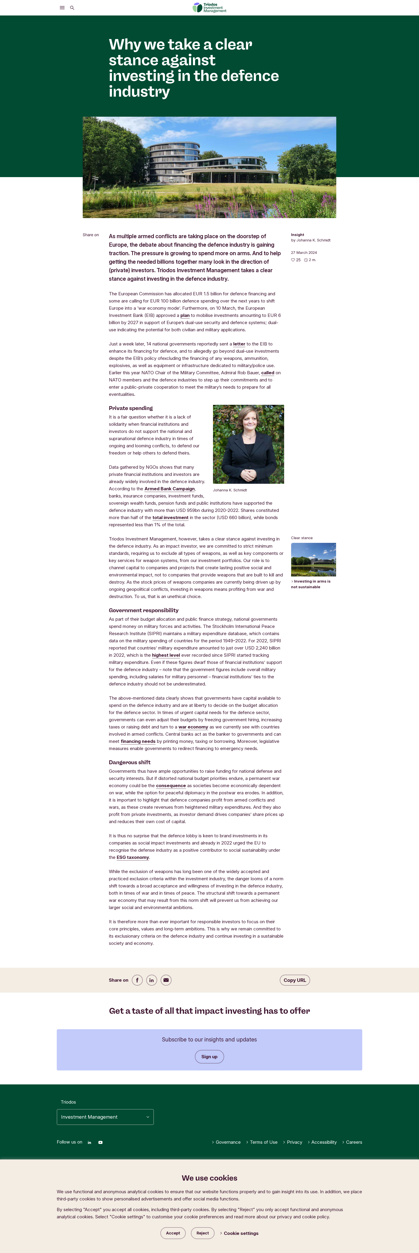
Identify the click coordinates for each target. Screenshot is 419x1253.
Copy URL (295, 980)
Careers (354, 1142)
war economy (193, 727)
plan (185, 315)
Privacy (294, 1142)
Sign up (209, 1056)
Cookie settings (241, 1233)
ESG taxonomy (133, 857)
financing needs (138, 741)
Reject (203, 1233)
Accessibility (324, 1142)
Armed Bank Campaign (169, 488)
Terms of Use (264, 1142)
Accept (173, 1233)
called (267, 372)
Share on (91, 234)
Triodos (68, 1102)
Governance (228, 1142)
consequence (171, 785)
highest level (166, 655)
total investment (171, 517)
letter (239, 344)
